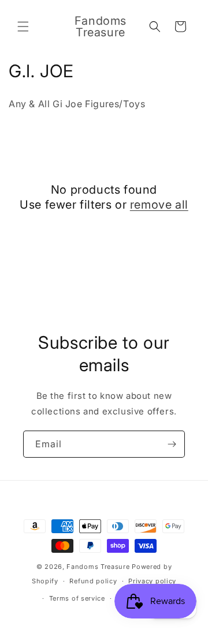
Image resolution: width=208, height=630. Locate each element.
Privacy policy (152, 581)
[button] (23, 26)
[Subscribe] (171, 444)
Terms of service (77, 598)
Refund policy (93, 581)
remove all (159, 205)
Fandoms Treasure (97, 567)
